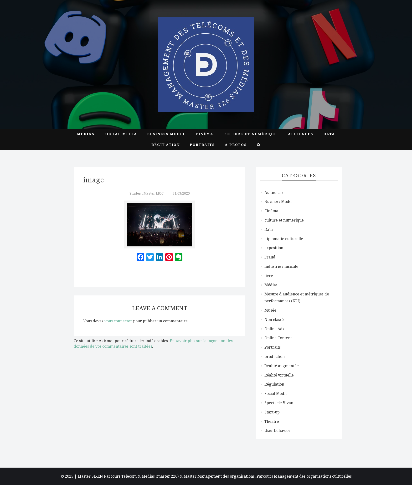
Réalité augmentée (281, 365)
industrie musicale (281, 266)
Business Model (166, 134)
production (274, 356)
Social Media (120, 134)
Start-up (272, 412)
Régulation (165, 144)
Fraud (269, 257)
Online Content (278, 338)
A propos (236, 144)
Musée (270, 310)
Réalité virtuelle (279, 375)
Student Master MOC (146, 193)
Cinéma (204, 134)
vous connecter (118, 321)
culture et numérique (250, 134)
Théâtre (271, 421)
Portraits (202, 144)
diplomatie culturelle (283, 238)
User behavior (277, 430)
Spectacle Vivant (279, 402)
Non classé (274, 319)
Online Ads (274, 328)
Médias (85, 134)
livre (268, 275)
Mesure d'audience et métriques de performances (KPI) (296, 297)
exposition (273, 247)
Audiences (300, 134)
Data (329, 134)
